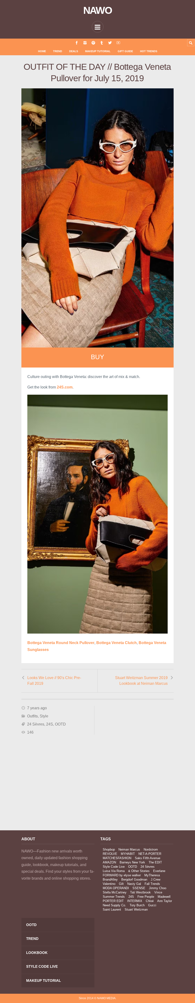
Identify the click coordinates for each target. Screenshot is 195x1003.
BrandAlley (110, 879)
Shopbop (109, 849)
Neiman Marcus (129, 849)
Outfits (32, 716)
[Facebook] (77, 43)
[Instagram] (85, 43)
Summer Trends (114, 896)
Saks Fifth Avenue (147, 858)
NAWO (97, 10)
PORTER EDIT (113, 900)
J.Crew (155, 879)
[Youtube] (118, 43)
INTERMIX (134, 900)
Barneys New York (132, 862)
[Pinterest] (93, 43)
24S (49, 724)
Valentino (109, 883)
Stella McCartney (115, 892)
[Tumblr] (102, 43)
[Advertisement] (57, 784)
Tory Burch (137, 905)
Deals (73, 51)
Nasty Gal (134, 883)
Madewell (164, 896)
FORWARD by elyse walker (122, 875)
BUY (97, 357)
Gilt (121, 883)
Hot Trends (148, 51)
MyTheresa (152, 875)
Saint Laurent (112, 909)
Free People (145, 896)
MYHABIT (128, 853)
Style (44, 716)
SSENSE (138, 888)
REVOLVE (110, 853)
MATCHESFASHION (117, 858)
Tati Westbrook (140, 892)
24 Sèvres (35, 724)
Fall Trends (152, 883)
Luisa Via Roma (114, 870)
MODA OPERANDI (116, 888)
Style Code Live (114, 866)
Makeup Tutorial (98, 51)
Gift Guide (125, 51)
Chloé (150, 900)
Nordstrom (151, 849)
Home (42, 51)
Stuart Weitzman (136, 909)
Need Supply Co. (114, 905)
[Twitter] (110, 43)
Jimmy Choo (157, 888)
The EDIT (155, 862)
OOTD (60, 724)
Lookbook (37, 953)
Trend (57, 51)
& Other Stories (139, 870)
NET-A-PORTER (149, 853)
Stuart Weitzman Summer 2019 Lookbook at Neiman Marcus (141, 681)
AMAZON (109, 862)
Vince (158, 892)
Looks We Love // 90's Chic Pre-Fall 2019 (54, 681)
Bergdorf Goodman (134, 879)
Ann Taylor (164, 900)
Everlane (159, 870)
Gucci (152, 905)
